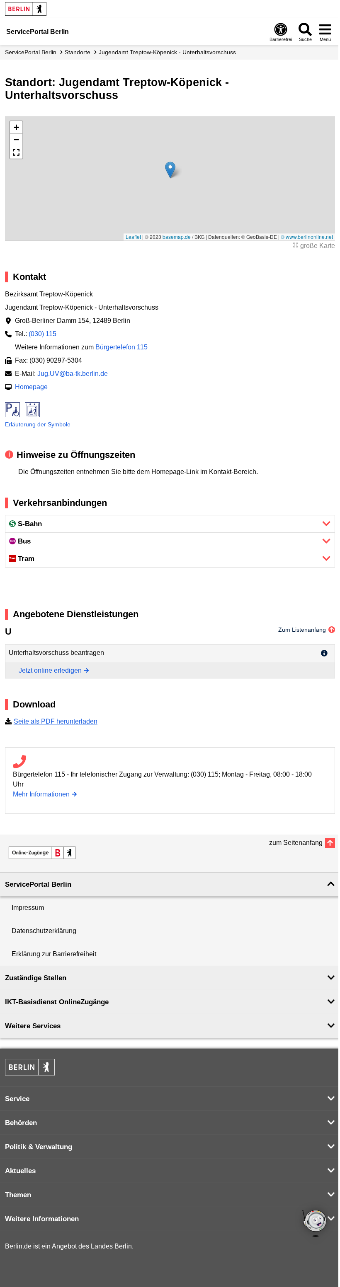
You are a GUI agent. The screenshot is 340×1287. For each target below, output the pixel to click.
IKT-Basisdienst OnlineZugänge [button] (57, 1002)
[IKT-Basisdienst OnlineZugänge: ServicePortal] (42, 852)
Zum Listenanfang (302, 629)
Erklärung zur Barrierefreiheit (54, 953)
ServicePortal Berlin (30, 52)
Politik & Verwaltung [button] (38, 1147)
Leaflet (133, 236)
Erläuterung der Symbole (37, 424)
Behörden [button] (21, 1123)
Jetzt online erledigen (50, 670)
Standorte (77, 52)
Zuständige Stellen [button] (35, 978)
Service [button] (17, 1099)
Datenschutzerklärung (44, 930)
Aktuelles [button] (20, 1171)
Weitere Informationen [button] (42, 1219)
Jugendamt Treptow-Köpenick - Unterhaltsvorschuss (167, 52)
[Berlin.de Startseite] (25, 9)
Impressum (28, 907)
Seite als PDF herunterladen (55, 721)
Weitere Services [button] (33, 1026)
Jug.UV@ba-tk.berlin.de (72, 373)
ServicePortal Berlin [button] (38, 884)
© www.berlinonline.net (307, 236)
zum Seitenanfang (296, 842)
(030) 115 (42, 333)
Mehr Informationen (41, 794)
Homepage (31, 386)
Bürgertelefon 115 (121, 347)
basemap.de (177, 236)
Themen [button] (18, 1195)
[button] (170, 169)
